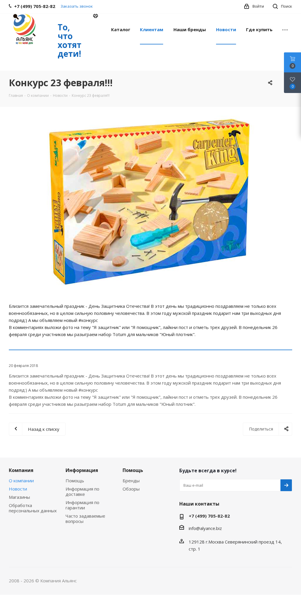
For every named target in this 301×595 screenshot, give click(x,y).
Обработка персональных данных (33, 507)
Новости (18, 489)
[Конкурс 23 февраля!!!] (150, 204)
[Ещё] (285, 29)
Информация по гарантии (82, 505)
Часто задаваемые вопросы (85, 518)
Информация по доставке (82, 491)
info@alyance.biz (205, 528)
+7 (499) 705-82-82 (209, 516)
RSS (96, 16)
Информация (82, 470)
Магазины (19, 497)
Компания (21, 470)
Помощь (75, 480)
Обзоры (131, 489)
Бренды (131, 480)
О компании (21, 480)
